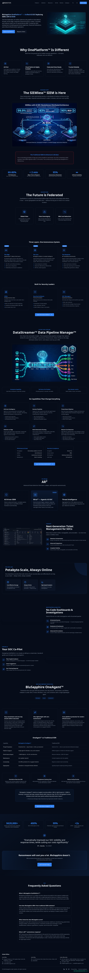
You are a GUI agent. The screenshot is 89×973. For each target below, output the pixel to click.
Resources (50, 2)
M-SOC (56, 2)
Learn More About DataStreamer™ (43, 464)
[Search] (73, 3)
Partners (61, 2)
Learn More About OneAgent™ (43, 843)
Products (37, 2)
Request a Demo (21, 31)
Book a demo (83, 2)
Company (67, 2)
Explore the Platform (8, 31)
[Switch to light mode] (77, 3)
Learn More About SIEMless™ (43, 314)
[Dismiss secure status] (86, 970)
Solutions (43, 2)
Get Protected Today (44, 902)
